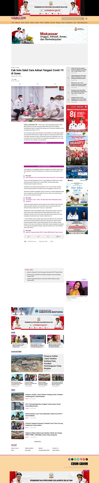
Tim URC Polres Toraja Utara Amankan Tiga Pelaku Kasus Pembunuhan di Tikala (18, 346)
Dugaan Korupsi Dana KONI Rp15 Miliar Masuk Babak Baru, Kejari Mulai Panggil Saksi (79, 92)
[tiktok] (87, 459)
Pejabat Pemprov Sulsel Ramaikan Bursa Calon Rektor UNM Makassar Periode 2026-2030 (79, 99)
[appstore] (75, 464)
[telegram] (78, 459)
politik (51, 241)
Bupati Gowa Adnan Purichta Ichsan (33, 241)
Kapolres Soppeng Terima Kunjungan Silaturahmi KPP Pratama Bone (44, 272)
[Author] (12, 80)
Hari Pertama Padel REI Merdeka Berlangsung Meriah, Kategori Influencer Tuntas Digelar (58, 384)
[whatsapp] (75, 459)
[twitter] (72, 459)
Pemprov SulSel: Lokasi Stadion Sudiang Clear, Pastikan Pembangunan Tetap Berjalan (52, 362)
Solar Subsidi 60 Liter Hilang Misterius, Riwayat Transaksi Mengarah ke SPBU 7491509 (37, 346)
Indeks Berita (37, 441)
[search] (82, 18)
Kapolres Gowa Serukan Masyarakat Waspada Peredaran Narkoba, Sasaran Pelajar (55, 346)
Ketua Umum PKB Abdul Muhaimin (44, 241)
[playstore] (83, 464)
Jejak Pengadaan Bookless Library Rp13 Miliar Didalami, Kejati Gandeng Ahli (43, 279)
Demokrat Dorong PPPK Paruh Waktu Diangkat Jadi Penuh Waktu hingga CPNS (44, 275)
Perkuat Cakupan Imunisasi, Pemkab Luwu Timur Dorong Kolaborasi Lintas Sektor (31, 384)
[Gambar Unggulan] (37, 104)
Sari (15, 79)
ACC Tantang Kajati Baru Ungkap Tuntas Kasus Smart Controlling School (43, 405)
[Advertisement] (49, 54)
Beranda (13, 67)
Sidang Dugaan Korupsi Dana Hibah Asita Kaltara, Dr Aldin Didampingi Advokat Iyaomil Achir (78, 78)
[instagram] (81, 459)
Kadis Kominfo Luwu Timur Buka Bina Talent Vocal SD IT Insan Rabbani (45, 177)
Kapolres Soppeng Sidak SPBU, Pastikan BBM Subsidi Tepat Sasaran (44, 232)
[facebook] (69, 459)
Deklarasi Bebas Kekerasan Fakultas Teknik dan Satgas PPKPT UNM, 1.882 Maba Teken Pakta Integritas (43, 385)
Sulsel (17, 67)
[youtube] (84, 459)
